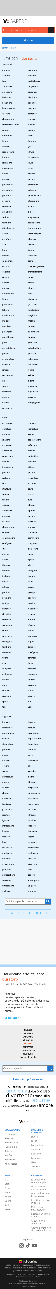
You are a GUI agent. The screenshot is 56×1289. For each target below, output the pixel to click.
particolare (17, 1106)
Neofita (8, 1155)
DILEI (40, 1268)
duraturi (28, 1040)
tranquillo (41, 1095)
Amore (8, 1196)
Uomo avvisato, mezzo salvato (39, 1188)
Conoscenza (37, 1149)
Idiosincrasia (11, 1142)
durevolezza (28, 1050)
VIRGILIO (16, 1265)
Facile (34, 1140)
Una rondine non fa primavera (40, 1194)
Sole (7, 1183)
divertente (19, 1095)
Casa (7, 1188)
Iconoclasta (10, 1159)
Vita (7, 1179)
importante (22, 1086)
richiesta (34, 1086)
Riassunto (36, 1153)
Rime (13, 48)
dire (11, 1086)
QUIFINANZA (17, 1271)
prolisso (43, 1091)
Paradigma (36, 1157)
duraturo (28, 1043)
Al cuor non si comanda (38, 1222)
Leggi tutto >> (13, 1017)
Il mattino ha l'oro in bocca (40, 1201)
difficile (12, 1100)
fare (28, 1105)
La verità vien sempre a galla (39, 1181)
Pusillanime (11, 1146)
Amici (7, 1205)
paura (28, 1109)
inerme (7, 1105)
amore (46, 1105)
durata (28, 1029)
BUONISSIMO (28, 1271)
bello (35, 1106)
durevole (28, 1047)
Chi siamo (11, 1274)
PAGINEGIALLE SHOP (42, 1265)
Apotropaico (11, 1163)
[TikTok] (28, 1245)
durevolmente (28, 1057)
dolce (32, 1091)
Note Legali (22, 1274)
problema (16, 1091)
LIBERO (9, 1265)
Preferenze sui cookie (24, 1277)
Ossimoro (10, 1134)
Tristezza (35, 1166)
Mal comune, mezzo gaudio (38, 1208)
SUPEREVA (39, 1271)
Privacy (32, 1274)
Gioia (33, 1162)
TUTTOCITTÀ (32, 1268)
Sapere (18, 21)
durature (28, 1036)
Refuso (8, 1151)
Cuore (8, 1200)
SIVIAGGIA (47, 1268)
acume (41, 1100)
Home (5, 48)
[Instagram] (21, 1245)
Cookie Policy (43, 1274)
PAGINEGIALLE (27, 1265)
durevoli (28, 1053)
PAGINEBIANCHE (19, 1268)
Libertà (34, 1136)
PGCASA (8, 1268)
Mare (7, 1192)
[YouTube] (34, 1245)
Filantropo (10, 1138)
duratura (28, 1033)
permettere (25, 1101)
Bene (7, 1209)
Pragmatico (37, 1145)
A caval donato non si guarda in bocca (41, 1229)
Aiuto (38, 1277)
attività (44, 1086)
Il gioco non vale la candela (40, 1215)
